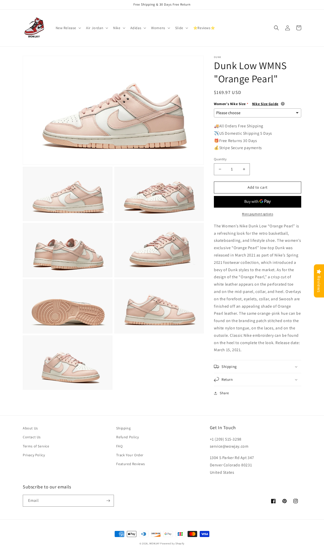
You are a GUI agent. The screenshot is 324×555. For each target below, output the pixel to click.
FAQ (119, 446)
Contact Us (32, 437)
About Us (30, 428)
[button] (68, 28)
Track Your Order (130, 455)
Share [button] (224, 393)
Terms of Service (36, 446)
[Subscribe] (108, 501)
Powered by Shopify (172, 543)
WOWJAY (154, 543)
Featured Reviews (130, 464)
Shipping (123, 428)
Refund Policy (127, 437)
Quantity (220, 159)
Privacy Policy (34, 455)
